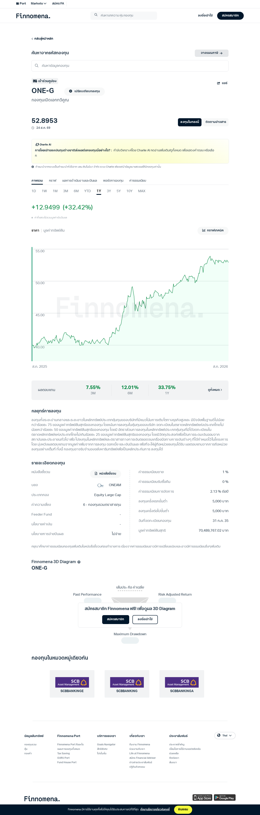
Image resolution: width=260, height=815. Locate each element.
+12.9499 (45, 208)
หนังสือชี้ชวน (107, 473)
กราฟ (52, 180)
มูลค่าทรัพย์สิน (54, 230)
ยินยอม (183, 809)
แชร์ (224, 83)
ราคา (35, 230)
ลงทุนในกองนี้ (189, 122)
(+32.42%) (76, 208)
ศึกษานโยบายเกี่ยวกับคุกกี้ (155, 809)
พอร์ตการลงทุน (113, 180)
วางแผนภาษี (209, 53)
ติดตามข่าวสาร (216, 122)
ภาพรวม (37, 180)
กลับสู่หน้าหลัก (43, 38)
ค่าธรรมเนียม (137, 180)
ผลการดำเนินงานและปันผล (79, 180)
